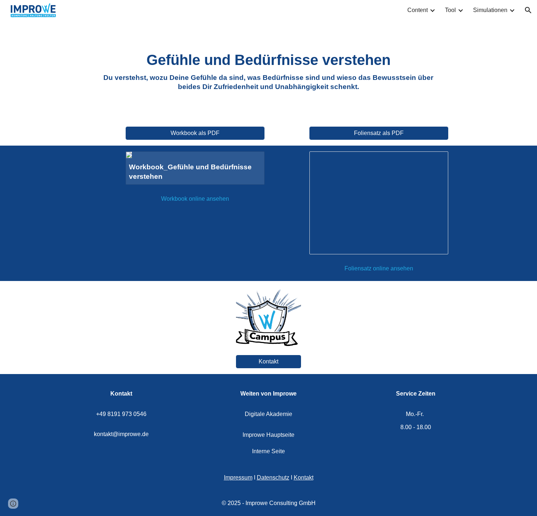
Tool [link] (450, 10)
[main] (268, 71)
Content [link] (417, 10)
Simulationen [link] (490, 10)
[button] (528, 10)
